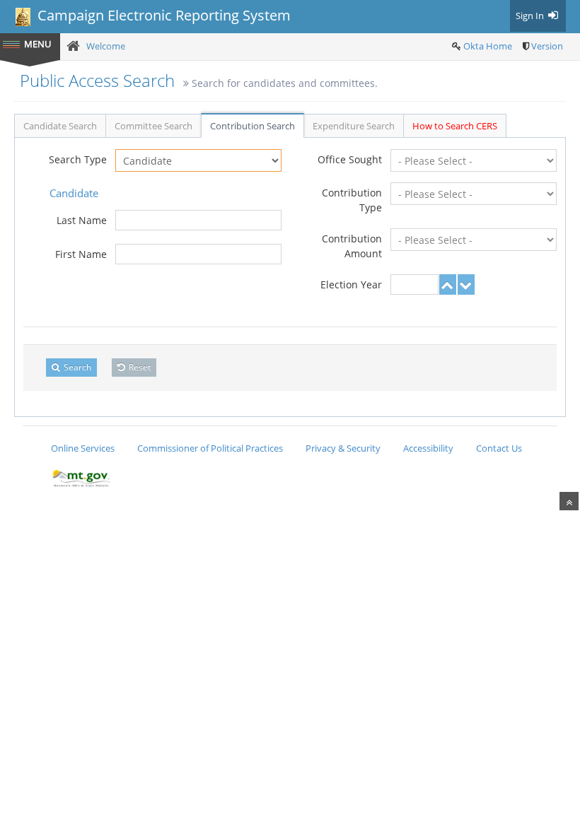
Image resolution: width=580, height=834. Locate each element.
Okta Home (487, 46)
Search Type (78, 159)
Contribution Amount (352, 246)
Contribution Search (252, 125)
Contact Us (499, 448)
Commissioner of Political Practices (210, 448)
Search (76, 367)
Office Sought (350, 159)
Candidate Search (60, 125)
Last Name (82, 220)
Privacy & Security (343, 448)
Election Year (351, 284)
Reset (139, 367)
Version (547, 46)
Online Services (83, 448)
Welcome (105, 46)
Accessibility (428, 448)
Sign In (531, 15)
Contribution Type (352, 200)
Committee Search (153, 125)
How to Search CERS (454, 125)
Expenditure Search (354, 125)
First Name (81, 254)
